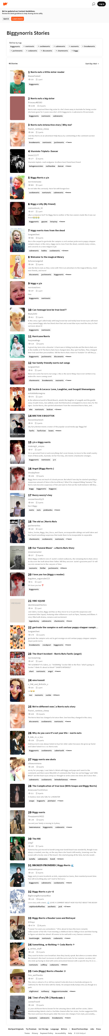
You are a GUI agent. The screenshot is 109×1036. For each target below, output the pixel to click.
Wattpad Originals (16, 1029)
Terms (27, 1033)
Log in (101, 4)
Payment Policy (46, 1033)
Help (70, 1033)
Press (98, 1029)
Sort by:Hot (91, 63)
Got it (6, 19)
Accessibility (60, 1033)
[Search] (93, 4)
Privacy (35, 1033)
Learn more (17, 19)
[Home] (46, 4)
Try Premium (31, 1029)
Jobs (92, 1029)
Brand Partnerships (80, 1029)
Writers (64, 1029)
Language (55, 1029)
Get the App (43, 1029)
